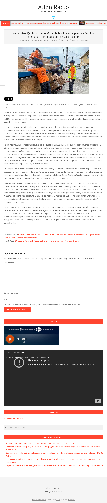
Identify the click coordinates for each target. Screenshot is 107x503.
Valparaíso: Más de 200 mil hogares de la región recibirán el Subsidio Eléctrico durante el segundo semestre (54, 465)
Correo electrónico (11, 294)
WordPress (71, 500)
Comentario (9, 263)
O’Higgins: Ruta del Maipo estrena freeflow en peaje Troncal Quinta (47, 241)
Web (5, 300)
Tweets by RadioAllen (13, 418)
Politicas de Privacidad (39, 500)
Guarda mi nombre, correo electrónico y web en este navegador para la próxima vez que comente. (43, 305)
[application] (53, 378)
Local (66, 40)
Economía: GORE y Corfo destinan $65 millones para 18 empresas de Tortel (40, 443)
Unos (58, 500)
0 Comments (82, 40)
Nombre (7, 288)
